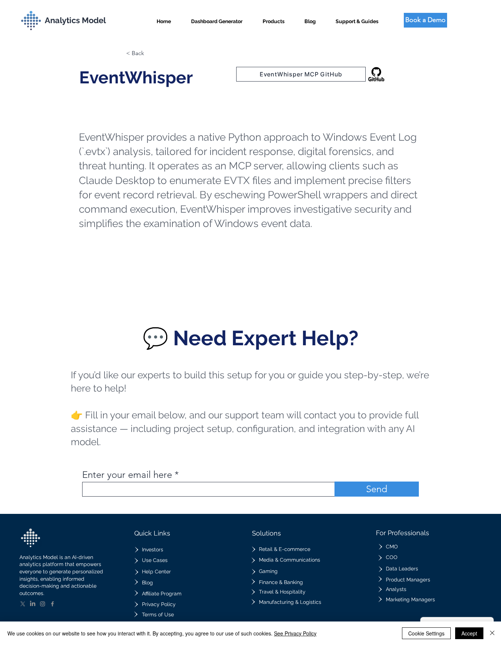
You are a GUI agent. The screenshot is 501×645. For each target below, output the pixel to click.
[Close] (492, 633)
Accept (469, 633)
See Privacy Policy (295, 633)
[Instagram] (42, 604)
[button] (274, 18)
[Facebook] (52, 604)
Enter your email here (127, 475)
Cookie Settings (426, 633)
